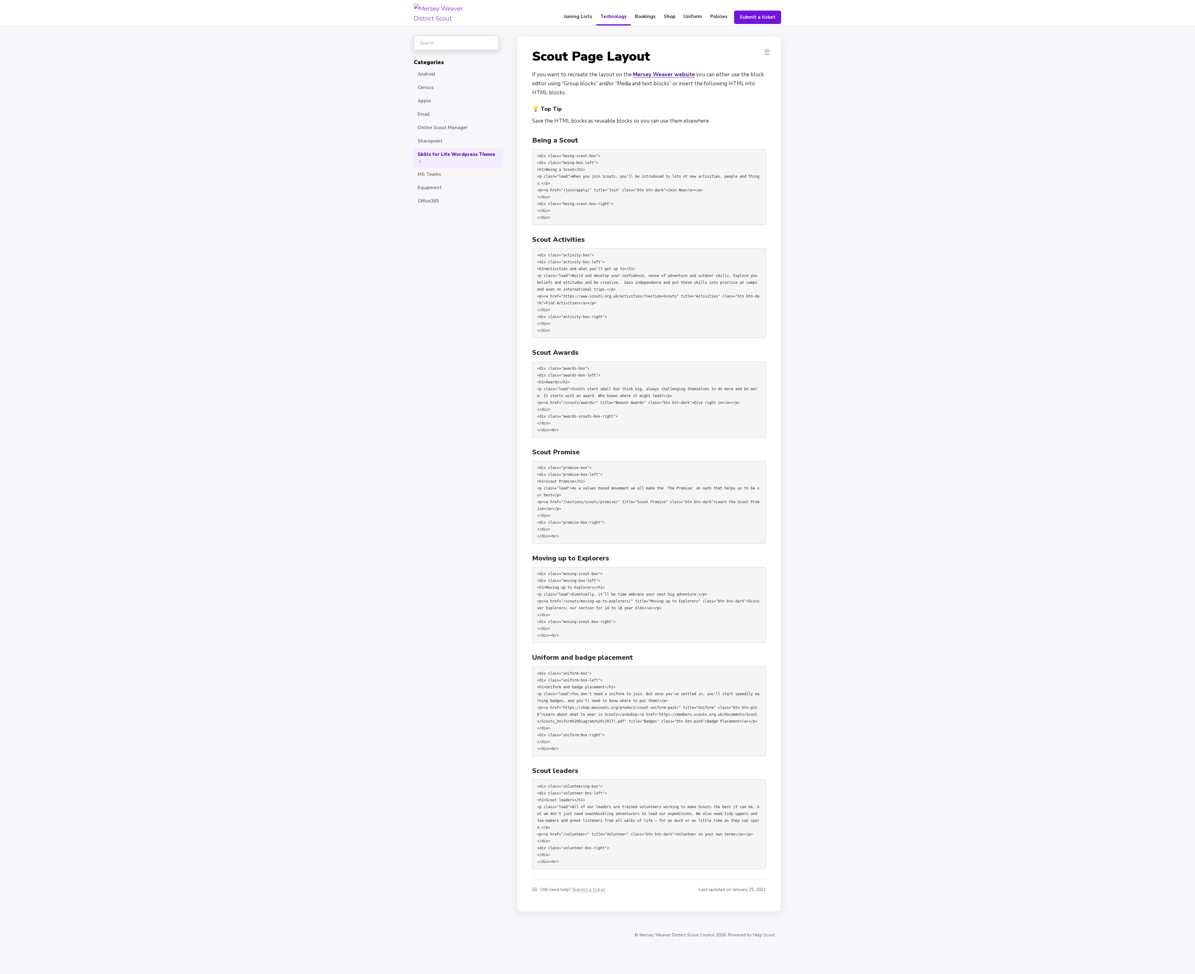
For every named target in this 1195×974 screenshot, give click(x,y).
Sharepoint (430, 141)
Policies (719, 16)
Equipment (430, 188)
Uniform (692, 16)
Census (426, 87)
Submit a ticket (758, 17)
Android (426, 74)
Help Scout (764, 935)
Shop (669, 16)
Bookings (645, 16)
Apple (424, 101)
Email (424, 114)
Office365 (428, 201)
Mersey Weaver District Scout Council (677, 935)
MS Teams (429, 174)
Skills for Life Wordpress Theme (456, 154)
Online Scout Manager (443, 127)
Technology (613, 16)
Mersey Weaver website (664, 74)
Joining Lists (578, 16)
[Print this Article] (767, 51)
